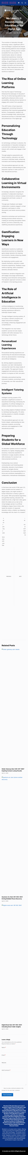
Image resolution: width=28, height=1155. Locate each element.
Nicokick (14, 12)
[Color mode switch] (19, 3)
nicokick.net (7, 1151)
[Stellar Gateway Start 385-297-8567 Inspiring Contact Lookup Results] (14, 707)
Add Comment (6, 1070)
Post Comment (7, 1094)
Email (4, 1055)
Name (4, 1047)
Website (4, 1062)
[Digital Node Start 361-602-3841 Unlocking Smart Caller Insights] (14, 963)
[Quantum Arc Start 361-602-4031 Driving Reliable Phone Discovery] (14, 835)
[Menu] (25, 3)
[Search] (22, 2)
